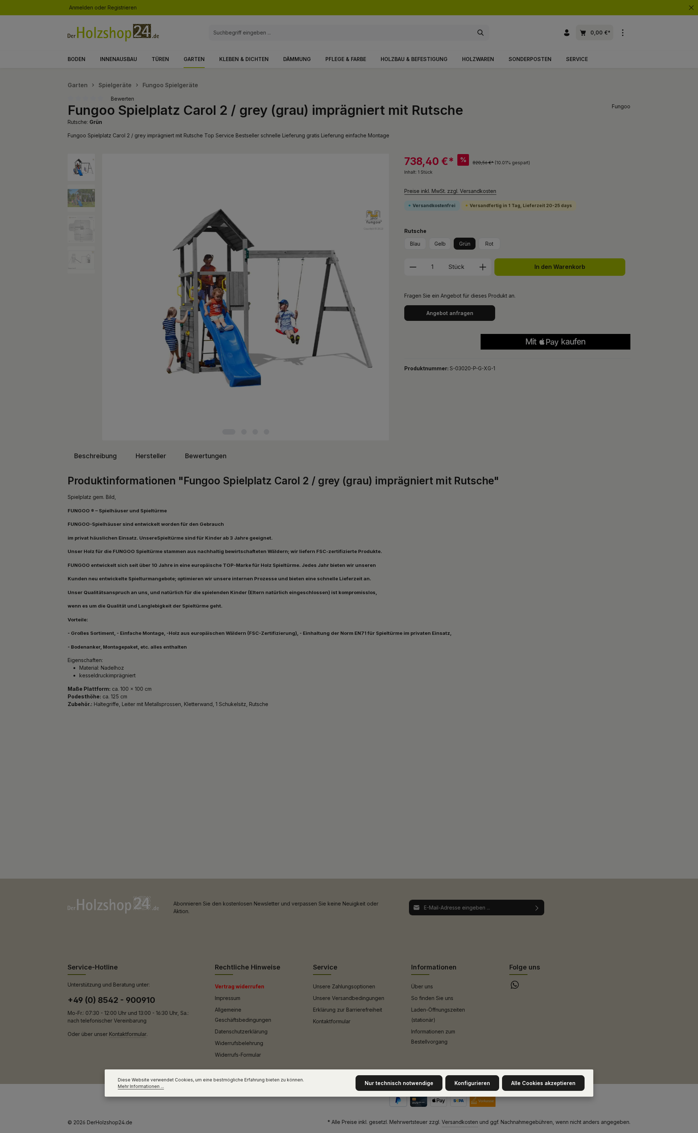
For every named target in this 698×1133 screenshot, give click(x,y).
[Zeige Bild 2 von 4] (244, 432)
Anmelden (81, 8)
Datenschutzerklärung (241, 1031)
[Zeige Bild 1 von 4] (229, 432)
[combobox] (341, 33)
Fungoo (621, 106)
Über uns (422, 986)
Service (325, 967)
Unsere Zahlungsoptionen (344, 986)
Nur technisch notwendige (399, 1083)
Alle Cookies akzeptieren (543, 1083)
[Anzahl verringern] (412, 267)
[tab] (95, 456)
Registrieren (122, 8)
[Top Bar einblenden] (622, 33)
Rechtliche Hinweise (247, 967)
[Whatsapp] (515, 987)
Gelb (440, 244)
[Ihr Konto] (566, 33)
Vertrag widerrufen (239, 986)
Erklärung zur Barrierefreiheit (347, 1010)
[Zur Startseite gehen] (113, 32)
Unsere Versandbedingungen (348, 998)
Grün (464, 244)
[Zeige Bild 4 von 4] (266, 432)
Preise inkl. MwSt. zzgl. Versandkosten (450, 191)
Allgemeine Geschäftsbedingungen (243, 1015)
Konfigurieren (472, 1083)
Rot (489, 244)
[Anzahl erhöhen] (483, 267)
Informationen (434, 967)
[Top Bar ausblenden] (691, 8)
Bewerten (122, 99)
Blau (415, 244)
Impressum (227, 998)
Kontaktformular (128, 1034)
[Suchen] (480, 33)
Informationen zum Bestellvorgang (433, 1036)
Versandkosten (460, 1122)
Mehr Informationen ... (141, 1086)
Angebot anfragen (449, 313)
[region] (228, 297)
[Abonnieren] (537, 907)
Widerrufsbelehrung (239, 1043)
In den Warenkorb (559, 266)
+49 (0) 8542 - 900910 (111, 1000)
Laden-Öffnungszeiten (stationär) (438, 1015)
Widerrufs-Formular (238, 1055)
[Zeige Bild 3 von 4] (255, 432)
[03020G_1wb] (245, 297)
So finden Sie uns (432, 998)
